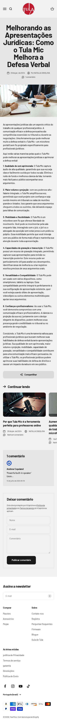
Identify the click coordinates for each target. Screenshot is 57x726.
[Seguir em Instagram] (13, 686)
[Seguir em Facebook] (5, 686)
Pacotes (7, 613)
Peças (6, 624)
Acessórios (8, 619)
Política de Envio (11, 676)
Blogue (35, 634)
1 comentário (30, 77)
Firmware (36, 629)
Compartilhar (30, 374)
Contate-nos (38, 613)
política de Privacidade (13, 655)
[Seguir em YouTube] (21, 686)
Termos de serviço (27, 508)
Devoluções (8, 671)
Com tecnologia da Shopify (28, 717)
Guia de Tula (37, 639)
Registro (36, 619)
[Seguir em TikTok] (28, 686)
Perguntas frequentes (42, 624)
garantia (7, 665)
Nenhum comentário (15, 435)
